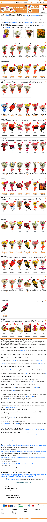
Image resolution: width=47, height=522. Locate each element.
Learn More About (14, 509)
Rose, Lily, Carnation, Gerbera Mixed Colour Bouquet (12, 290)
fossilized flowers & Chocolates (30, 364)
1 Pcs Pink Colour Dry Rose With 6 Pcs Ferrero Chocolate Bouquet (42, 271)
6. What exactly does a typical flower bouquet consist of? (12, 493)
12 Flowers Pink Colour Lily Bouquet (12, 232)
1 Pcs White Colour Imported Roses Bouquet (35, 173)
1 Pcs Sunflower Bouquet (35, 75)
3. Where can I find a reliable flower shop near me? (11, 488)
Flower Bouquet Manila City (28, 429)
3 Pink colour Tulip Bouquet (35, 56)
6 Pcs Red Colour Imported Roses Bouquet (27, 173)
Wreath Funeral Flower (40, 380)
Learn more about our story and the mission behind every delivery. (10, 407)
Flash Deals (41, 5)
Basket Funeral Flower (34, 381)
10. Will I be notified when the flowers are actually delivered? (12, 500)
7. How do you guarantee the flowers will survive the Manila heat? (13, 497)
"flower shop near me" (8, 479)
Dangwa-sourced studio (13, 417)
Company (2, 509)
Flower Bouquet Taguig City (42, 429)
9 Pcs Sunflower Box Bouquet (43, 75)
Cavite (27, 16)
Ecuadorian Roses (19, 361)
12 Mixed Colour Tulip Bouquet (27, 56)
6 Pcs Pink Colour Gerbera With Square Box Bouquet (43, 114)
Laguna (28, 16)
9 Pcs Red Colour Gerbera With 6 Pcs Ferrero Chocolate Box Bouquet (12, 114)
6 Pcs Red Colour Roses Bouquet (42, 153)
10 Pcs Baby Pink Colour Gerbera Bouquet (4, 114)
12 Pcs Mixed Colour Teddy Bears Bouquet (12, 252)
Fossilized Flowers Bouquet (20, 364)
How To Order (13, 510)
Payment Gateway (3, 504)
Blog (1, 511)
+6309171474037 (27, 511)
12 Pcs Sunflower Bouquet (27, 75)
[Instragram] (31, 506)
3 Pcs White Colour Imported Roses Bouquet (42, 173)
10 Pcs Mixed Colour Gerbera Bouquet (35, 114)
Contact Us (25, 509)
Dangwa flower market (22, 350)
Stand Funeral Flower (15, 380)
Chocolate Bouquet (14, 387)
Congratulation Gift (41, 370)
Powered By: (39, 504)
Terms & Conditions (14, 514)
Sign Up (43, 0)
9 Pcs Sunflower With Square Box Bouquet (12, 76)
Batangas (32, 16)
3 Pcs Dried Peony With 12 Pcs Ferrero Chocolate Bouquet (12, 193)
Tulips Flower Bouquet (31, 396)
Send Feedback (26, 510)
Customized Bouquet (39, 2)
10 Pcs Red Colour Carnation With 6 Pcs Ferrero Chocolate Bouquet (42, 134)
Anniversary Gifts (15, 360)
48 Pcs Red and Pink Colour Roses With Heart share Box (12, 153)
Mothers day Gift (7, 370)
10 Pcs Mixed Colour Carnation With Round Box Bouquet (19, 134)
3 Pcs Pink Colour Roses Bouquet (27, 153)
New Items (38, 0)
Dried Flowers (11, 397)
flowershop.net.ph (26, 15)
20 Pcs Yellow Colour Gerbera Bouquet (27, 114)
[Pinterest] (32, 506)
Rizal (30, 16)
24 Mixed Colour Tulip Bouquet (43, 56)
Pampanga (35, 16)
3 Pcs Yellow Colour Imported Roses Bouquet (12, 173)
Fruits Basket (26, 389)
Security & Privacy (14, 513)
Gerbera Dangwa (26, 395)
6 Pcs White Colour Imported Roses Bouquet (4, 173)
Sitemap (2, 514)
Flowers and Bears (13, 390)
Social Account (29, 504)
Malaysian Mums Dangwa (5, 395)
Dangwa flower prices (17, 479)
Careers (1, 512)
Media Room (2, 513)
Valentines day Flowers (39, 360)
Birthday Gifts (9, 369)
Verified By (19, 504)
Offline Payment (14, 511)
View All (45, 42)
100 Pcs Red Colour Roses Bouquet (4, 153)
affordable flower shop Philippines (35, 15)
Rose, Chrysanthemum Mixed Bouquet (27, 193)
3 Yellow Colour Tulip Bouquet (4, 56)
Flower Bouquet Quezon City (35, 429)
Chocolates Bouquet (4, 363)
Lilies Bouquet (26, 396)
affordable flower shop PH (14, 478)
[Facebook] (28, 506)
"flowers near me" (12, 479)
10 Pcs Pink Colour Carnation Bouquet (4, 134)
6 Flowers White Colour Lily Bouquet (35, 232)
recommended (30, 0)
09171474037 (26, 512)
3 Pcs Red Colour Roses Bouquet (20, 153)
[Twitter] (29, 506)
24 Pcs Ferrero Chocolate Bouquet (19, 251)
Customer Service (37, 509)
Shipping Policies (14, 512)
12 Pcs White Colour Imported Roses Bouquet (19, 173)
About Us (2, 510)
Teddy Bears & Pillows (37, 387)
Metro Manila (15, 16)
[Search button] (31, 2)
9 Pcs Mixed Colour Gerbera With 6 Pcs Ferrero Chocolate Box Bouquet (27, 212)
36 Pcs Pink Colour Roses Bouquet (35, 153)
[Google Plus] (33, 506)
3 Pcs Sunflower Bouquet (19, 75)
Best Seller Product (35, 0)
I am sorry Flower (25, 373)
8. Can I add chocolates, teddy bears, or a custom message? (12, 495)
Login (41, 0)
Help (45, 0)
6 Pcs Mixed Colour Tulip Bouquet (12, 56)
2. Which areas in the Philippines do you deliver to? (11, 486)
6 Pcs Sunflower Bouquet (4, 75)
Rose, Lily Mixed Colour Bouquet (43, 290)
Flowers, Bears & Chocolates (40, 363)
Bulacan (25, 16)
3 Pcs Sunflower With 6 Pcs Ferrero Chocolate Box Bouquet (27, 252)
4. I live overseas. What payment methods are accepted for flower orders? (13, 490)
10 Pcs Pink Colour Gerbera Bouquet (19, 114)
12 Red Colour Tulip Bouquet (19, 56)
